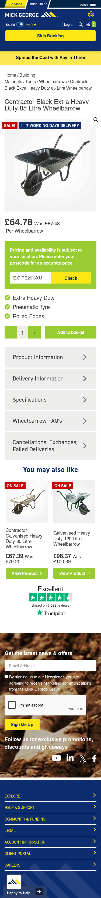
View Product (25, 573)
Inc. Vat (31, 24)
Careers (12, 865)
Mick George (31, 14)
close (39, 891)
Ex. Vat (10, 24)
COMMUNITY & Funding (25, 819)
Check (70, 278)
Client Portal (18, 853)
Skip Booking (50, 35)
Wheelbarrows (53, 81)
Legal (10, 830)
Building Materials (20, 78)
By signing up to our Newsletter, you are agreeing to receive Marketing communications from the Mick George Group (50, 683)
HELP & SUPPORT (19, 807)
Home (10, 75)
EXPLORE (12, 796)
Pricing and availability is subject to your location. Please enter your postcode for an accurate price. (46, 256)
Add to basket (70, 332)
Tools (30, 81)
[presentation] (45, 705)
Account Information (25, 842)
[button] (96, 120)
